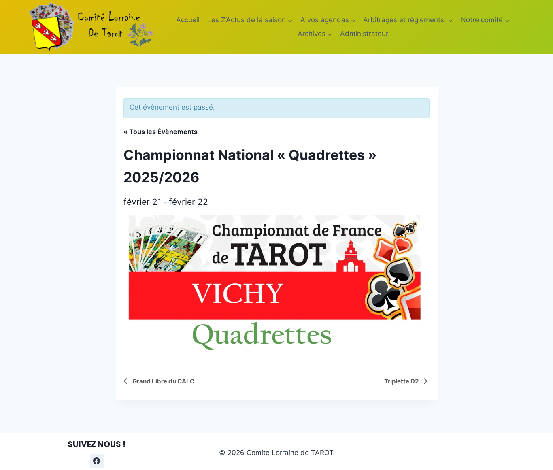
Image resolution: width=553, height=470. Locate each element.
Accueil (188, 20)
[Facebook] (97, 461)
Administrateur (364, 34)
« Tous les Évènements (160, 132)
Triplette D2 (402, 381)
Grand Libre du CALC (162, 381)
